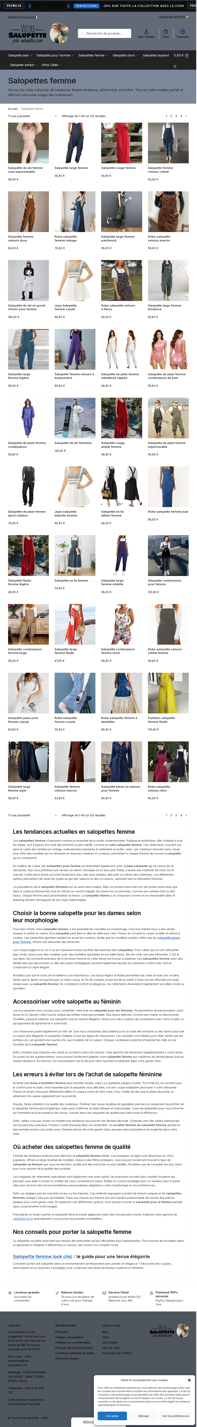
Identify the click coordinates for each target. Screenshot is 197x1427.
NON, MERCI (135, 733)
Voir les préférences (172, 1416)
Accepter (109, 1416)
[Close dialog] (168, 673)
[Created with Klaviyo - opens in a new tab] (97, 756)
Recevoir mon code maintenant (134, 721)
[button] (186, 1380)
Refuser (140, 1416)
